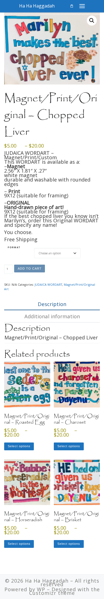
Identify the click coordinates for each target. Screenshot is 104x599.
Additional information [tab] (52, 316)
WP (41, 589)
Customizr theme (52, 593)
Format (14, 247)
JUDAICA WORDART (48, 285)
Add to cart (30, 268)
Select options (19, 446)
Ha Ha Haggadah (47, 580)
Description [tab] (52, 303)
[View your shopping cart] (72, 6)
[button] (92, 21)
